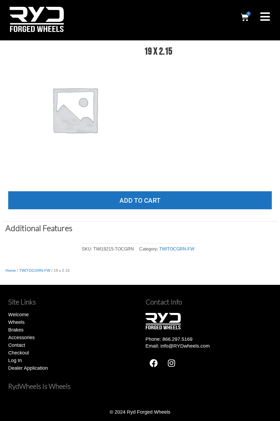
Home (10, 270)
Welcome (18, 314)
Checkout (18, 353)
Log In (15, 360)
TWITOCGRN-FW (176, 248)
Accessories (21, 337)
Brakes (16, 330)
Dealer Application (28, 368)
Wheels (16, 322)
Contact (16, 345)
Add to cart (140, 200)
